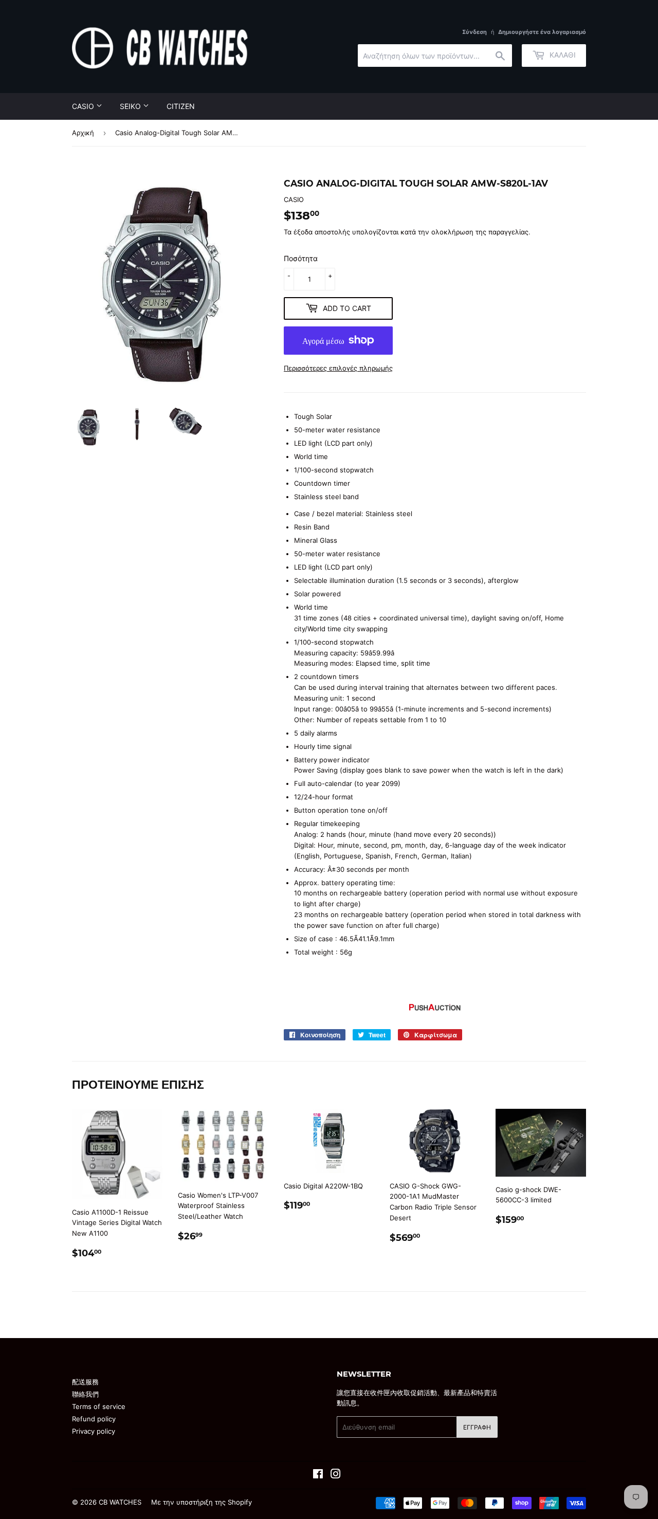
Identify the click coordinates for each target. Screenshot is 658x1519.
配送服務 (85, 1382)
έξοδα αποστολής (322, 232)
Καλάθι (561, 54)
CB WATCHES (120, 1502)
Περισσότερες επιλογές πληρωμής (338, 368)
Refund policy (94, 1419)
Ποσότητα (301, 258)
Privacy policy (93, 1431)
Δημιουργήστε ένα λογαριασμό (542, 31)
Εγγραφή (477, 1427)
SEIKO (131, 106)
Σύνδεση (474, 31)
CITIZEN (181, 106)
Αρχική (83, 133)
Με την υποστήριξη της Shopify (201, 1502)
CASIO (84, 106)
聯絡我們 (85, 1394)
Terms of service (98, 1406)
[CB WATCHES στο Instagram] (336, 1475)
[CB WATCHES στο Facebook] (318, 1475)
